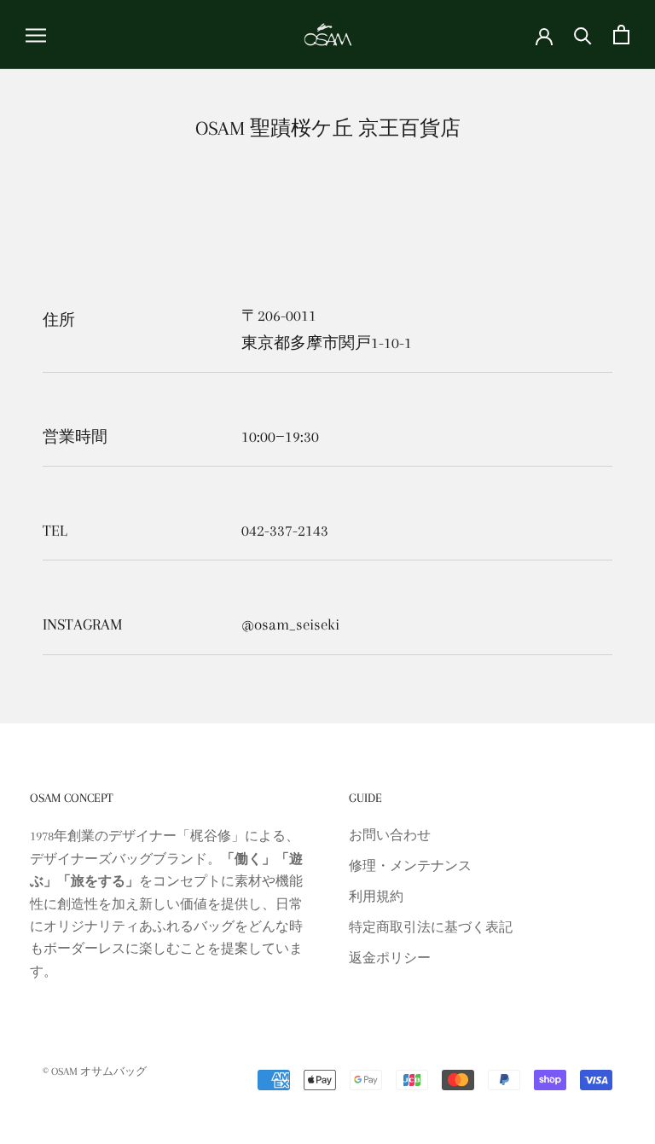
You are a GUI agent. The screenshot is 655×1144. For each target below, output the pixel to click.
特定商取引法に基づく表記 (431, 927)
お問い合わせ (390, 835)
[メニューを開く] (36, 35)
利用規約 (376, 896)
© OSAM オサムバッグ (95, 1071)
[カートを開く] (621, 34)
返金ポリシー (390, 958)
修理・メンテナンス (410, 866)
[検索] (583, 35)
